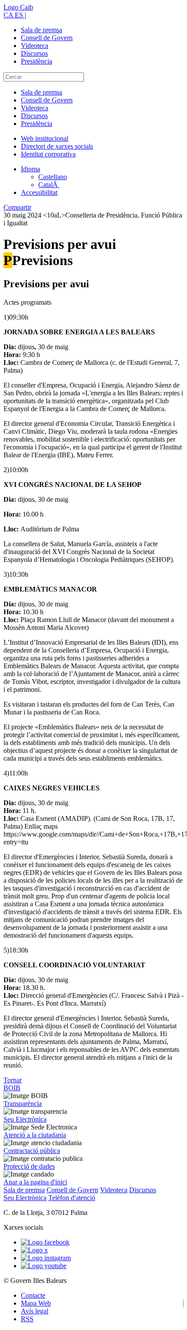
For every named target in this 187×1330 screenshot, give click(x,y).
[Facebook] (45, 1242)
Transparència (22, 1103)
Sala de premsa (41, 30)
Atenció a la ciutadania (34, 1135)
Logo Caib (18, 7)
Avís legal (34, 1311)
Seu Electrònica (25, 1119)
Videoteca (34, 45)
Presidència (36, 61)
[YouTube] (44, 1265)
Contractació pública (31, 1150)
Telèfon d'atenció (71, 1197)
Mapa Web (36, 1303)
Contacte (33, 1295)
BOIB (11, 1088)
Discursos (34, 53)
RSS (27, 1319)
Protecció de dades (29, 1166)
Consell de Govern (47, 37)
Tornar (12, 1080)
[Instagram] (46, 1258)
